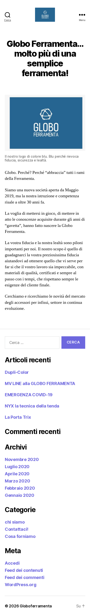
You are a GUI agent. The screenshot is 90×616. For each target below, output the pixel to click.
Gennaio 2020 (19, 495)
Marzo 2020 (17, 480)
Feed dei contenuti (24, 570)
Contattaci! (16, 529)
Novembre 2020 (22, 459)
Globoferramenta (36, 606)
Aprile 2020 (17, 473)
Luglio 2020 (17, 466)
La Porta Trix (18, 417)
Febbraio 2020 (20, 488)
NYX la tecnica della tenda (32, 405)
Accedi (12, 563)
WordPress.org (20, 584)
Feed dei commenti (24, 577)
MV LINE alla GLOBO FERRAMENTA (40, 383)
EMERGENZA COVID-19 (29, 394)
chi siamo (15, 522)
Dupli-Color (17, 372)
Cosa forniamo (20, 536)
